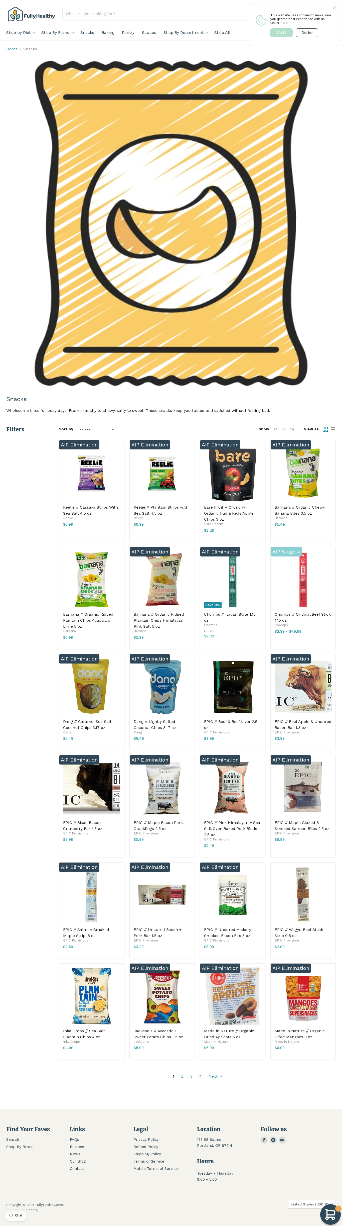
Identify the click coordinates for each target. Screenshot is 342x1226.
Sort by (66, 429)
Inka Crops (71, 1042)
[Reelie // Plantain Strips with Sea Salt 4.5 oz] (162, 472)
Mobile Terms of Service (155, 1168)
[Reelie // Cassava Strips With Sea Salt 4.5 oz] (91, 472)
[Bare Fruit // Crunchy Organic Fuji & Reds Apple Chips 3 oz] (232, 472)
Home (12, 49)
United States (309, 1204)
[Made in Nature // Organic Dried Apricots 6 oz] (232, 996)
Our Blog (78, 1161)
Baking (108, 32)
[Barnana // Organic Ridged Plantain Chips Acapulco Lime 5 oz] (91, 579)
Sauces (149, 32)
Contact (77, 1168)
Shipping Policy (147, 1154)
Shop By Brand (56, 32)
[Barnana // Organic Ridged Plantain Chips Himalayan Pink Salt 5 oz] (162, 579)
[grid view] (325, 429)
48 (292, 429)
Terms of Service (148, 1161)
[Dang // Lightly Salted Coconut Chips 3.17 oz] (162, 686)
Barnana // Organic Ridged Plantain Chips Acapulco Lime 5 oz (88, 620)
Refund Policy (145, 1147)
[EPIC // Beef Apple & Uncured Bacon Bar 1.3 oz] (303, 686)
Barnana (281, 518)
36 (283, 429)
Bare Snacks (214, 524)
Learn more (279, 22)
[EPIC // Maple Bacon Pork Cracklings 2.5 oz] (162, 787)
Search (12, 1139)
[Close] (334, 7)
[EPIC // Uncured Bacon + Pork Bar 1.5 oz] (162, 895)
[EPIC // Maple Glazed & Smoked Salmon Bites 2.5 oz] (303, 787)
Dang (67, 732)
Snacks (87, 32)
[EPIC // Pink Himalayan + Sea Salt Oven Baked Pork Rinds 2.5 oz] (232, 787)
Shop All (222, 32)
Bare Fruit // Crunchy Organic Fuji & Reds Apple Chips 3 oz (229, 513)
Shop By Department (184, 32)
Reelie (68, 518)
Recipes (77, 1147)
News (75, 1154)
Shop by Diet (19, 32)
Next (214, 1076)
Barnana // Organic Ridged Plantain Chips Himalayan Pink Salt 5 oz (159, 620)
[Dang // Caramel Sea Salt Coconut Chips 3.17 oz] (91, 686)
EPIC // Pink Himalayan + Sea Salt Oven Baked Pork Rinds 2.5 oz (232, 828)
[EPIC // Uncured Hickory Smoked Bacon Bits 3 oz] (232, 895)
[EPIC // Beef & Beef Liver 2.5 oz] (232, 686)
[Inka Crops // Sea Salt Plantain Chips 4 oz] (91, 996)
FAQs (74, 1139)
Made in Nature (216, 1042)
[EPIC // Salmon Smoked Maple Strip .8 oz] (91, 895)
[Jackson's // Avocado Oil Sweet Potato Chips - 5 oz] (162, 996)
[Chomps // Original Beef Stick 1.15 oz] (303, 579)
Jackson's (141, 1042)
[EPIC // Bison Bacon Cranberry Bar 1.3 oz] (91, 787)
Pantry (128, 32)
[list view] (332, 429)
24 (275, 429)
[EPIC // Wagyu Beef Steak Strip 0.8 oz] (303, 895)
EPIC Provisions (216, 732)
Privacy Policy (146, 1139)
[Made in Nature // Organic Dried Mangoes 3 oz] (303, 996)
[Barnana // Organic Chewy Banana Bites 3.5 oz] (303, 472)
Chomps (210, 625)
